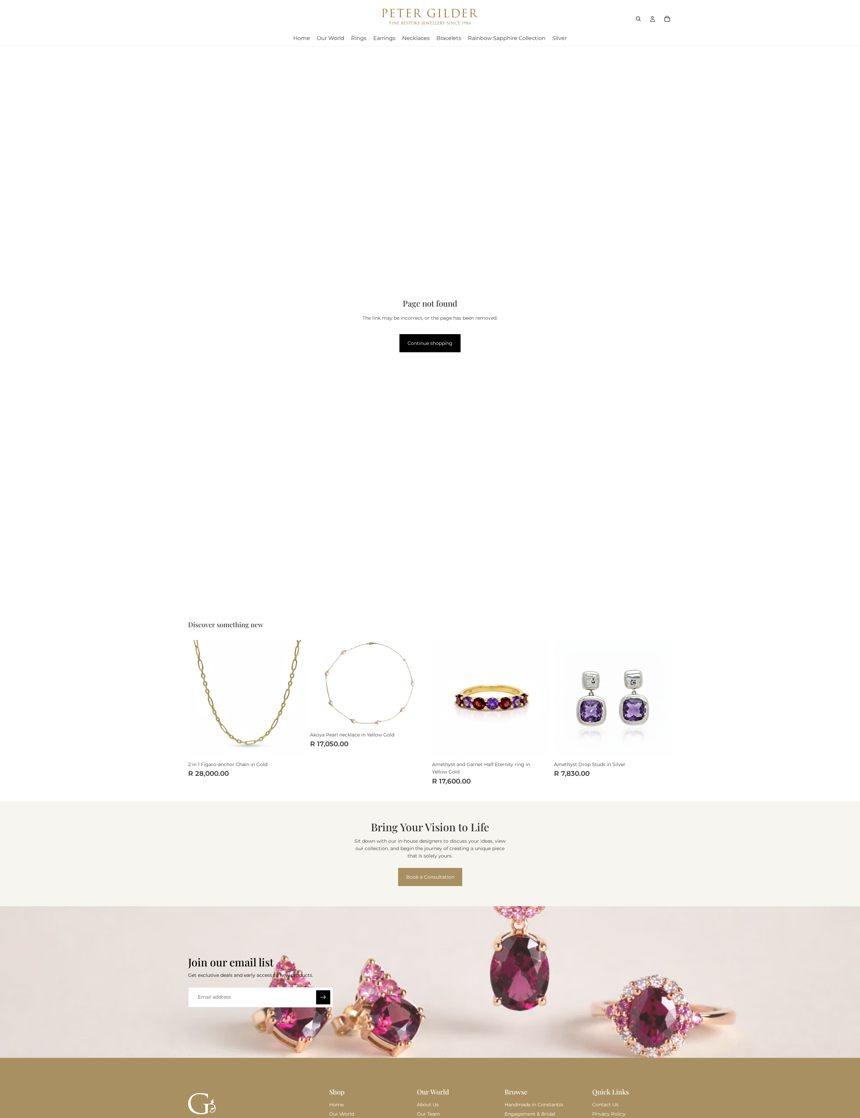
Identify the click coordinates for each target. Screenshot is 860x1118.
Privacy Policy (609, 1114)
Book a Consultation (430, 877)
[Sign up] (323, 997)
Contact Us (605, 1105)
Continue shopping (430, 343)
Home (336, 1105)
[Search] (638, 18)
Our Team (428, 1114)
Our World (341, 1114)
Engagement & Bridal (530, 1114)
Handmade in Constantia (534, 1105)
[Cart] (667, 18)
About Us (428, 1105)
